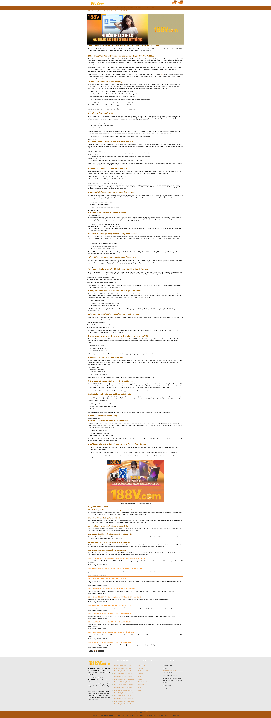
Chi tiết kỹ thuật (93, 139)
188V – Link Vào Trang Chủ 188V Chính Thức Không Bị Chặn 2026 (110, 613)
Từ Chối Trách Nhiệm (143, 671)
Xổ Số (139, 690)
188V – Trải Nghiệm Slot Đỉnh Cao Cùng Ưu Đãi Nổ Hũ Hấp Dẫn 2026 (111, 632)
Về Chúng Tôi (141, 665)
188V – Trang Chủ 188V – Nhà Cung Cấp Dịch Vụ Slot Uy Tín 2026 (110, 605)
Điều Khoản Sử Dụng (143, 682)
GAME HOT (141, 684)
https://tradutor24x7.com (169, 670)
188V (161, 74)
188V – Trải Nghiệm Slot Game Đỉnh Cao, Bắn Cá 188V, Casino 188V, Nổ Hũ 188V (115, 568)
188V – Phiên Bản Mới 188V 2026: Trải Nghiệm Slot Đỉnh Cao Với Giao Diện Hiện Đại (116, 558)
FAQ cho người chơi (94, 418)
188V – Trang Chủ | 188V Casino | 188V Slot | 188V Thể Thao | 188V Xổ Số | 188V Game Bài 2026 (124, 695)
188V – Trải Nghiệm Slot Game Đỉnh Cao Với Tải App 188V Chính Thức (111, 588)
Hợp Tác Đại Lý (142, 687)
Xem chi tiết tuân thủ (94, 111)
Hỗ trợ (139, 676)
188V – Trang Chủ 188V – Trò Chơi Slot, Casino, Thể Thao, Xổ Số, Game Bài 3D (114, 597)
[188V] (97, 3)
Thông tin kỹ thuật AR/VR (95, 267)
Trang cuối (101, 650)
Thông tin (140, 673)
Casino (140, 679)
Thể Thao (140, 668)
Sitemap (135, 713)
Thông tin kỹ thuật (93, 210)
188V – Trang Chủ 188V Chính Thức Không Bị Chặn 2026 (107, 578)
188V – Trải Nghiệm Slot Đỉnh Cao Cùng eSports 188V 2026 (124, 693)
